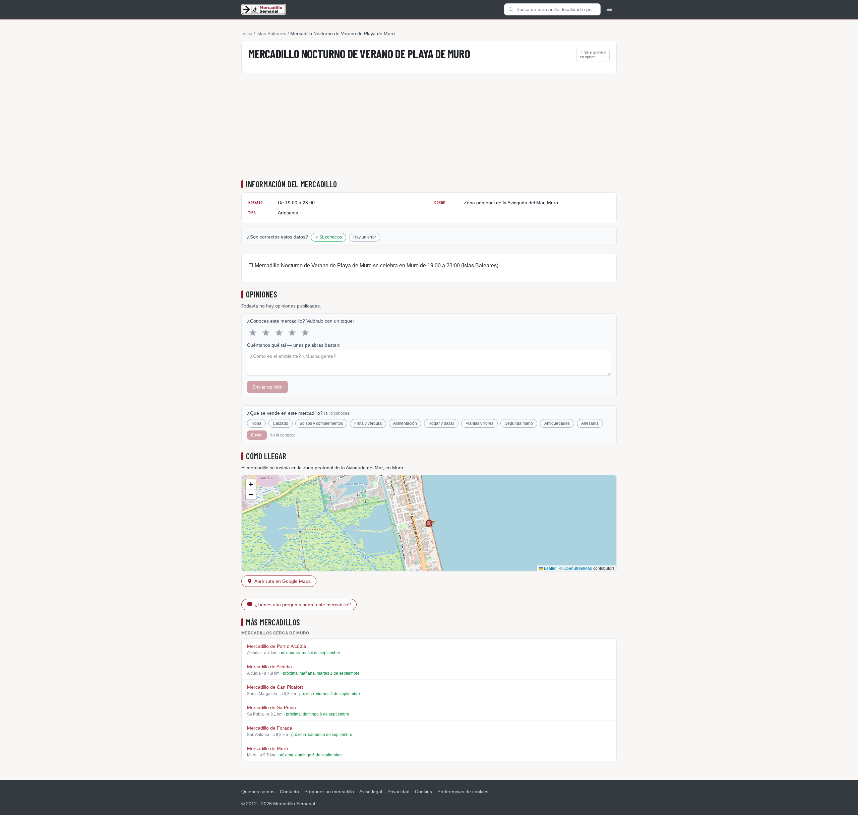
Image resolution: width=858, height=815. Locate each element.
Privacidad (398, 791)
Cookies (423, 791)
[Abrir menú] (609, 9)
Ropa (256, 423)
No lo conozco (282, 435)
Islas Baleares (271, 33)
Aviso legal (370, 791)
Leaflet (549, 568)
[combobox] (552, 9)
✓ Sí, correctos (328, 237)
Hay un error (364, 237)
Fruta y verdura (368, 423)
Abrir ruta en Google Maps (282, 581)
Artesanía (590, 423)
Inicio (246, 33)
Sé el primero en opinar (593, 54)
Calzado (280, 423)
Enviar (257, 435)
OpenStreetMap (577, 568)
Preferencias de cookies (462, 791)
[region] (429, 523)
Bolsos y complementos (321, 423)
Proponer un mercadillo (329, 791)
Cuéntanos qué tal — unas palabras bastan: (294, 345)
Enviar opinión (267, 387)
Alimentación (405, 423)
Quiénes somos (257, 791)
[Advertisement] (429, 128)
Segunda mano (519, 423)
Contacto (289, 791)
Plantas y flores (479, 423)
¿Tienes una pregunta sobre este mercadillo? (302, 604)
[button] (251, 484)
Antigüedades (557, 423)
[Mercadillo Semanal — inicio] (263, 9)
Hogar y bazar (441, 423)
